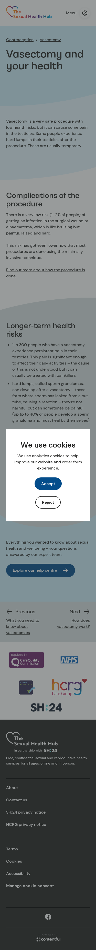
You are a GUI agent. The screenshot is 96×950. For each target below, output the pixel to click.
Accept (48, 483)
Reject (48, 502)
